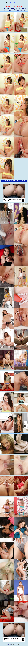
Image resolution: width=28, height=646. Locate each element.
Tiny (12, 2)
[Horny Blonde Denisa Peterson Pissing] (7, 569)
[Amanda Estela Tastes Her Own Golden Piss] (7, 527)
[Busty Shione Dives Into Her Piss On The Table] (7, 423)
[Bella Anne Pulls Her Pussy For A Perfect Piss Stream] (7, 506)
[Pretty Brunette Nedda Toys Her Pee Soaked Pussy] (7, 548)
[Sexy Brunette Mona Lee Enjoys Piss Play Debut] (7, 255)
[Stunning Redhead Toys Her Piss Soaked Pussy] (7, 611)
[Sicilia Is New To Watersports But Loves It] (7, 444)
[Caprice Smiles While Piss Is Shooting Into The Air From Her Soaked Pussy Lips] (7, 318)
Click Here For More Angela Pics (14, 180)
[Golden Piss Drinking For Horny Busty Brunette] (7, 402)
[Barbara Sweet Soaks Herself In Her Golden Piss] (7, 276)
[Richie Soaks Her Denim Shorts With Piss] (7, 339)
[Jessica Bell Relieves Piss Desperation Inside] (7, 297)
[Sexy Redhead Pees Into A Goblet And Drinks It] (7, 213)
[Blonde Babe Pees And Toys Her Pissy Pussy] (7, 464)
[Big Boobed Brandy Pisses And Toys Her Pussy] (7, 234)
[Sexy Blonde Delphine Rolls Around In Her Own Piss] (7, 485)
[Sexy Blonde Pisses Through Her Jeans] (7, 590)
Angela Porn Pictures (14, 6)
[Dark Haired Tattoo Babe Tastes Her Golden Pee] (7, 381)
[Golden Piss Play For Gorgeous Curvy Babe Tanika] (7, 360)
